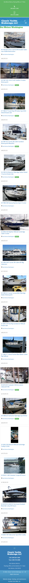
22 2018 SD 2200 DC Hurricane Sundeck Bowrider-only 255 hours (13, 505)
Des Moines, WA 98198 (14, 568)
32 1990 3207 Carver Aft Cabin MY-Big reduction (12, 263)
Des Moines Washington (8, 54)
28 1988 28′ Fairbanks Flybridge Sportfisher (14, 416)
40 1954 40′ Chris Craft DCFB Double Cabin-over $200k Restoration (14, 50)
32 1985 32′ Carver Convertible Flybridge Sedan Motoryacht (13, 294)
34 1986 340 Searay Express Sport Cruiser (13, 203)
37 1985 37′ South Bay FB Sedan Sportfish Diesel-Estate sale (13, 112)
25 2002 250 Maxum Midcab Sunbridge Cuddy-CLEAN (13, 445)
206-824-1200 (14, 8)
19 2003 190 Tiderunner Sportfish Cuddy (13, 535)
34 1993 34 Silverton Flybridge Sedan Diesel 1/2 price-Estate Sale (14, 173)
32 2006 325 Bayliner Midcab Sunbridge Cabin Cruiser (13, 232)
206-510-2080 (14, 15)
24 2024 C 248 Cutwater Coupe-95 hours (13, 475)
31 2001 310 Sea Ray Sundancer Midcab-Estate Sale (13, 324)
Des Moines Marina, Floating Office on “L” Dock (14, 2)
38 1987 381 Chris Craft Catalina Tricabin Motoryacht (13, 81)
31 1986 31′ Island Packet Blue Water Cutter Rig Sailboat (14, 355)
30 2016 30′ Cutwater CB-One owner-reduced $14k (12, 386)
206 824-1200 (16, 557)
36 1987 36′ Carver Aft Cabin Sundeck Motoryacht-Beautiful (12, 142)
